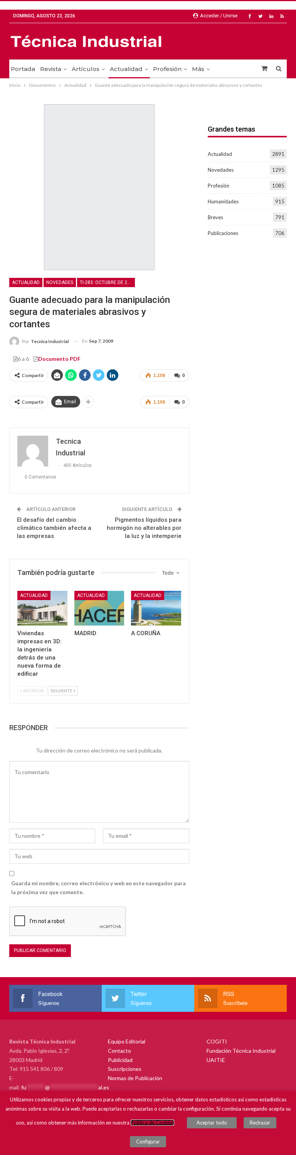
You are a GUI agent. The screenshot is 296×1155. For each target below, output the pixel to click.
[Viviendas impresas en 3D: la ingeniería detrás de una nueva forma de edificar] (42, 608)
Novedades (59, 282)
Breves (215, 217)
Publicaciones (223, 233)
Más (198, 69)
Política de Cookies (152, 1122)
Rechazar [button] (260, 1122)
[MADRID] (99, 608)
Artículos (85, 69)
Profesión (167, 69)
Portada (23, 69)
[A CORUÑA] (156, 608)
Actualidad (126, 69)
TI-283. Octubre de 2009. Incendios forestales (107, 282)
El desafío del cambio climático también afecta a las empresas (54, 527)
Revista (50, 69)
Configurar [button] (148, 1141)
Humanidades (223, 201)
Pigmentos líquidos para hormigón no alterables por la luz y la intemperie (144, 527)
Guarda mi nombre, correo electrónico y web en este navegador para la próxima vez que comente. (98, 888)
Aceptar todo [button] (212, 1122)
